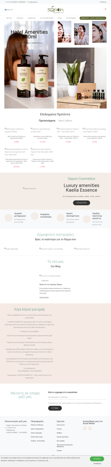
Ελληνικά (10, 10)
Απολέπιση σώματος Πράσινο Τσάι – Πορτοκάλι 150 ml (68, 137)
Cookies (59, 450)
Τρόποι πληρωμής (36, 433)
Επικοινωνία (61, 425)
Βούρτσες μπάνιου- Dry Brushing (55, 249)
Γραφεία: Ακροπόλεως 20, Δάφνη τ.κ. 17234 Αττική (16, 426)
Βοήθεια (59, 433)
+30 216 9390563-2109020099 (16, 2)
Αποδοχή (97, 459)
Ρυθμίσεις (97, 463)
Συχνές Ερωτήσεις (63, 437)
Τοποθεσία (103, 2)
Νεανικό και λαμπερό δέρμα (50, 284)
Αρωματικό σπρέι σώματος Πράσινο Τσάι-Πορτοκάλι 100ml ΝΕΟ (42, 161)
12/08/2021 (45, 281)
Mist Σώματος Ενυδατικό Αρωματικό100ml (16, 137)
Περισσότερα (82, 203)
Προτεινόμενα (47, 120)
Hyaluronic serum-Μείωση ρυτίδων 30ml (42, 137)
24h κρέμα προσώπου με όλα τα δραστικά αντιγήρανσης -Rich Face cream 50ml (16, 161)
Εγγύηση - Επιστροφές (38, 441)
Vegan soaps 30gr (20, 249)
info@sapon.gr (33, 2)
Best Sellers (65, 120)
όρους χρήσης (67, 403)
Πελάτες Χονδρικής (37, 425)
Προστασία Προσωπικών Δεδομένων (65, 445)
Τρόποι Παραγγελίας (37, 429)
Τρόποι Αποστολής (37, 437)
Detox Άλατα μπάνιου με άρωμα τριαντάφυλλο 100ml (95, 137)
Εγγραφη (55, 408)
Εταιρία (59, 429)
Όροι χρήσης (61, 441)
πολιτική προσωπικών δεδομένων (89, 403)
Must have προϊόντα (91, 249)
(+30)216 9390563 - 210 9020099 (16, 432)
